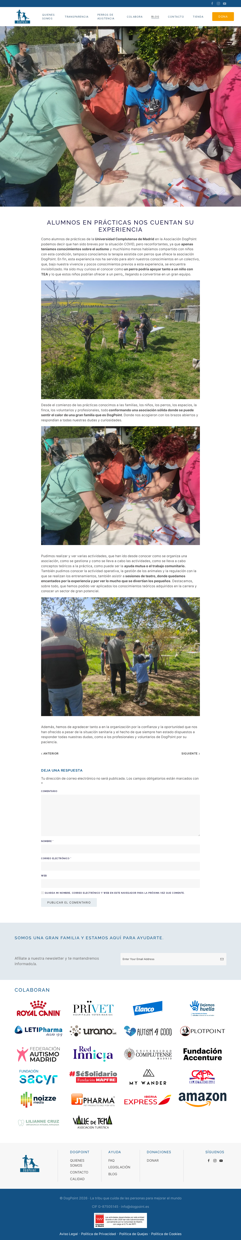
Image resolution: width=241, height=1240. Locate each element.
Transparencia (77, 16)
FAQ (111, 1161)
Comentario (49, 791)
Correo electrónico (56, 858)
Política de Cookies (166, 1234)
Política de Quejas (133, 1234)
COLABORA (135, 16)
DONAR (153, 1161)
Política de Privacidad (98, 1234)
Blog (155, 16)
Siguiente (190, 753)
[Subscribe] (222, 959)
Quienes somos (48, 16)
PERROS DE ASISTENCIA (106, 16)
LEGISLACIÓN (119, 1167)
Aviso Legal (68, 1234)
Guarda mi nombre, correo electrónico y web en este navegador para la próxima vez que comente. (114, 893)
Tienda (198, 16)
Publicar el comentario (69, 902)
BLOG (112, 1174)
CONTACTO (176, 16)
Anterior (50, 753)
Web (44, 875)
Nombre (47, 841)
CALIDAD (77, 1179)
